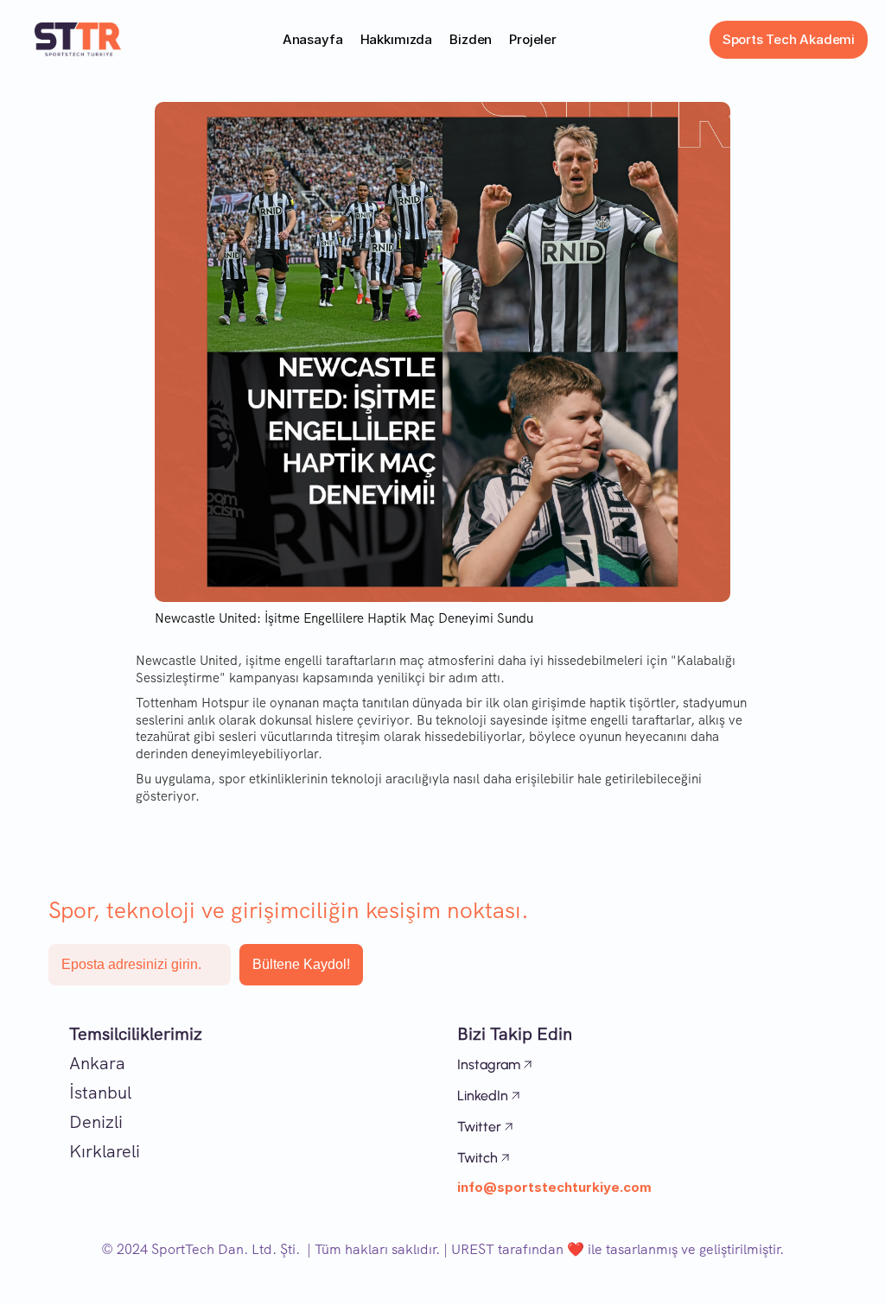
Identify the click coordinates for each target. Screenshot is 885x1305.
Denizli (96, 1122)
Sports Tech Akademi (789, 39)
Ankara (97, 1063)
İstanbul (100, 1092)
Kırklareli (104, 1151)
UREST (472, 1249)
